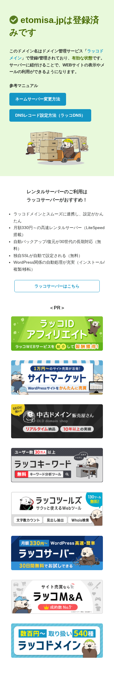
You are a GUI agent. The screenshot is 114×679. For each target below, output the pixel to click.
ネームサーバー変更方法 (37, 99)
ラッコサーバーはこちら (57, 286)
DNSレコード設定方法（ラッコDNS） (50, 115)
